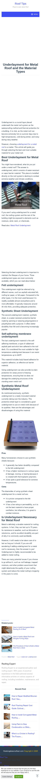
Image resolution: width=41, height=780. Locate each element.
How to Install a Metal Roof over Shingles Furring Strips (23, 637)
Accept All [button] (19, 777)
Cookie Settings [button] (7, 777)
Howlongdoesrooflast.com (13, 751)
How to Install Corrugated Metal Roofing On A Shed (23, 628)
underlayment (32, 657)
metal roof (24, 657)
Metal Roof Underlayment (20, 225)
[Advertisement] (20, 40)
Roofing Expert (9, 663)
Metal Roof (11, 657)
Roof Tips (20, 3)
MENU (36, 14)
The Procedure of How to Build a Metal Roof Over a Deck (26, 647)
